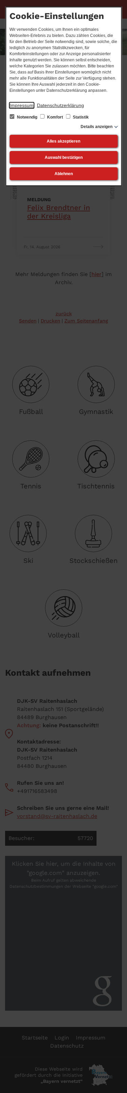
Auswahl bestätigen (64, 157)
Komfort (55, 117)
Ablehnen (64, 173)
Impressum (21, 105)
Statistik (80, 117)
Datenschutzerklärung (60, 105)
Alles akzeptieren (63, 141)
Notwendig (27, 117)
